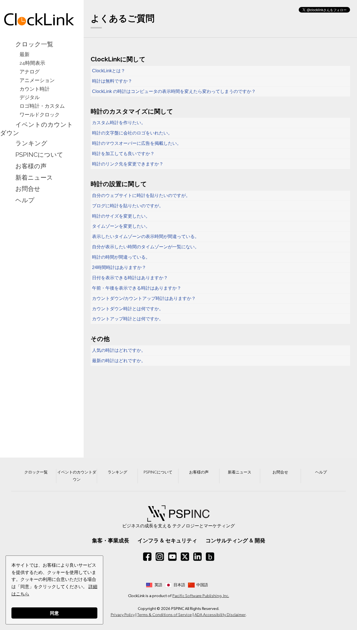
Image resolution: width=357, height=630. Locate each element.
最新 (25, 54)
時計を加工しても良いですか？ (123, 153)
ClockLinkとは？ (108, 70)
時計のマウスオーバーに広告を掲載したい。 (136, 143)
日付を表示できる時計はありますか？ (130, 277)
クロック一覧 (34, 44)
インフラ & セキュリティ (167, 540)
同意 (54, 613)
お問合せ (27, 189)
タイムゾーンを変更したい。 (121, 226)
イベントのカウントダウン (36, 128)
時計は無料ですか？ (112, 81)
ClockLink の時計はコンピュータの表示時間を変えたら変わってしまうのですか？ (174, 91)
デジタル (30, 97)
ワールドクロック (40, 114)
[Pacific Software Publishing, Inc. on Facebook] (147, 556)
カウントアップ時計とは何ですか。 (127, 318)
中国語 (202, 584)
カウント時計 (35, 89)
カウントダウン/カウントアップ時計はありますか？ (144, 298)
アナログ (30, 71)
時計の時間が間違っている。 (121, 257)
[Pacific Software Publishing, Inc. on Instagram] (160, 556)
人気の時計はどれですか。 (119, 350)
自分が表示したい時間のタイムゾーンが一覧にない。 (145, 246)
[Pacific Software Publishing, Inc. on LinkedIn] (197, 556)
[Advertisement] (39, 293)
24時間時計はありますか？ (119, 267)
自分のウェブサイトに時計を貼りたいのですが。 (141, 195)
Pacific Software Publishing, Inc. (200, 595)
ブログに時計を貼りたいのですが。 (127, 205)
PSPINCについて (39, 154)
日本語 (179, 584)
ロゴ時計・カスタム (42, 106)
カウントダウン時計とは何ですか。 (127, 308)
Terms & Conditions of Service (164, 614)
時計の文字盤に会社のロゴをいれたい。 (132, 133)
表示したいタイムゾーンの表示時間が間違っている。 (145, 236)
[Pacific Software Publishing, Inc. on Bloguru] (210, 556)
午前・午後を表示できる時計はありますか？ (136, 288)
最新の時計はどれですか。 (119, 360)
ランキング (31, 143)
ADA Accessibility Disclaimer (220, 614)
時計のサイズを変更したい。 (121, 216)
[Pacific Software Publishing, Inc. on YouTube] (172, 556)
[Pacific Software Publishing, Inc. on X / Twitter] (185, 556)
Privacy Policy (123, 614)
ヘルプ (25, 200)
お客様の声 (31, 166)
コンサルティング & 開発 (235, 540)
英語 (158, 584)
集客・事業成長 (110, 540)
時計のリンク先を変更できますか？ (127, 164)
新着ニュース (34, 177)
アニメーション (37, 80)
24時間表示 (32, 63)
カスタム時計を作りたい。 (119, 122)
